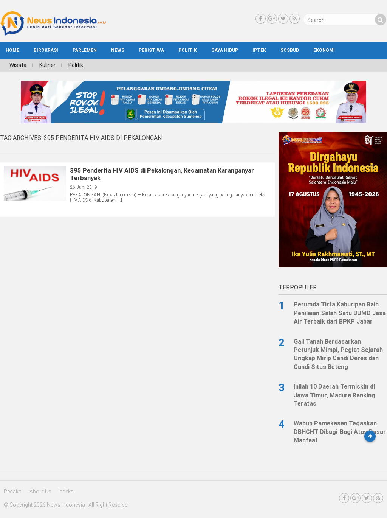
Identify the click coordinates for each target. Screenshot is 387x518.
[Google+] (272, 18)
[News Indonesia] (53, 34)
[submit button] (380, 19)
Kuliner (47, 65)
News (117, 50)
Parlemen (85, 50)
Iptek (259, 50)
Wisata (17, 65)
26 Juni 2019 (83, 187)
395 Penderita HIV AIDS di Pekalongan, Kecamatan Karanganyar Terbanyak (162, 174)
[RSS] (294, 18)
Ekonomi (324, 50)
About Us (40, 491)
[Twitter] (283, 18)
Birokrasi (46, 50)
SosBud (289, 50)
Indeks (66, 491)
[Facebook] (260, 18)
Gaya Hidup (224, 50)
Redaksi (13, 491)
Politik (187, 50)
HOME (12, 50)
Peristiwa (151, 50)
